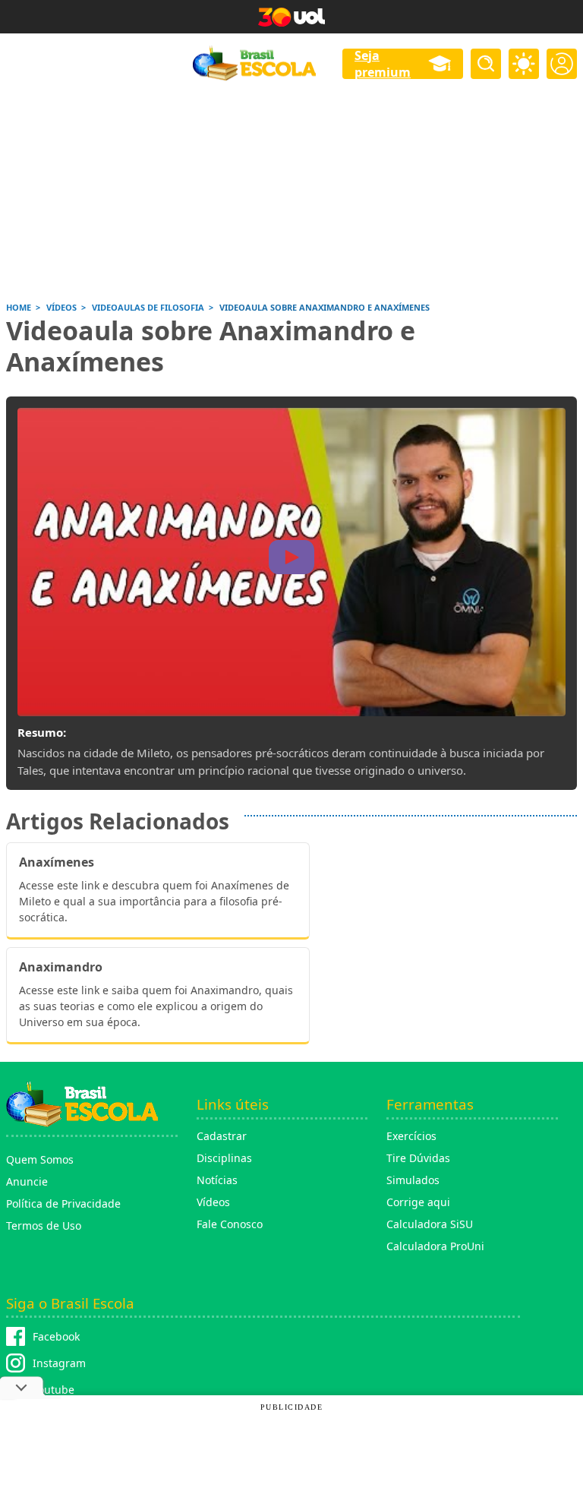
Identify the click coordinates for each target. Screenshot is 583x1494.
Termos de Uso (43, 1225)
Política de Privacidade (63, 1203)
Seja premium (383, 64)
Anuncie (27, 1181)
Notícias (217, 1180)
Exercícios (411, 1136)
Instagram (59, 1363)
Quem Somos (40, 1159)
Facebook (56, 1336)
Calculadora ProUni (435, 1246)
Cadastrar (222, 1136)
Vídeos (213, 1202)
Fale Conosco (230, 1224)
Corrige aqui (418, 1202)
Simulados (413, 1180)
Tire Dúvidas (418, 1158)
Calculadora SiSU (429, 1224)
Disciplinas (224, 1158)
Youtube (53, 1389)
